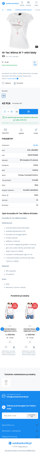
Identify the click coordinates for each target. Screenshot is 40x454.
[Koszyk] (28, 3)
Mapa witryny (23, 447)
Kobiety (9, 10)
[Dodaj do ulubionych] (6, 347)
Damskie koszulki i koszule (23, 10)
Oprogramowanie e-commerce (15, 451)
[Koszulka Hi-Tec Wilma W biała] (6, 382)
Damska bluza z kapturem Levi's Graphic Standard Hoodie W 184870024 (10, 330)
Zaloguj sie (32, 415)
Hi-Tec (35, 63)
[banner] (11, 3)
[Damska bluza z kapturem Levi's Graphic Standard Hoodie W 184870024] (10, 311)
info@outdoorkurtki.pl (17, 396)
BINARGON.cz (31, 451)
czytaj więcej (11, 79)
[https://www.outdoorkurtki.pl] (2, 9)
